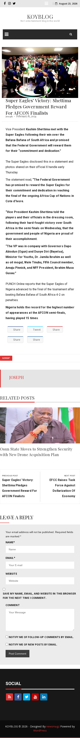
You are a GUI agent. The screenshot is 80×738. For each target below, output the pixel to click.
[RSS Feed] (9, 696)
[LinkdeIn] (43, 696)
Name (10, 542)
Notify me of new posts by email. (33, 644)
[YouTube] (35, 696)
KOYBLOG (40, 16)
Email (10, 558)
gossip (6, 358)
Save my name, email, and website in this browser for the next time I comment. (39, 595)
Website (11, 573)
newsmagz (53, 726)
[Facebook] (18, 696)
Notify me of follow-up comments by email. (41, 637)
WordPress (40, 730)
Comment (13, 605)
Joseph (9, 116)
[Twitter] (26, 696)
